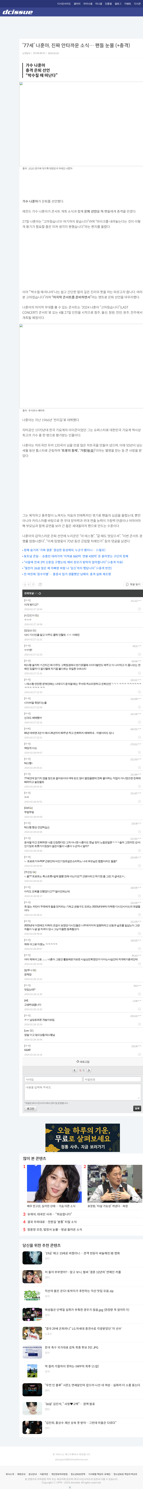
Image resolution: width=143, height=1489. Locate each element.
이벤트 (127, 3)
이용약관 (44, 1474)
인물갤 (108, 3)
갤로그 (118, 3)
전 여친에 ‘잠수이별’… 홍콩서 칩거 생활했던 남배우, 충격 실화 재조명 (67, 574)
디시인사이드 (64, 3)
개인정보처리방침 (59, 1474)
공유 (40, 584)
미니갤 (98, 3)
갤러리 (77, 3)
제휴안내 (21, 1474)
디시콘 (137, 3)
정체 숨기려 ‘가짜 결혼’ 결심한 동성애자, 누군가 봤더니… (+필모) (64, 550)
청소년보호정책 (78, 1474)
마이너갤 (87, 3)
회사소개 (10, 1474)
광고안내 (32, 1474)
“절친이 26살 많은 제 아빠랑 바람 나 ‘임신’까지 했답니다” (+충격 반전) (68, 568)
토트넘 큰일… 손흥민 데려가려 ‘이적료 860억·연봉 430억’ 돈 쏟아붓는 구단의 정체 (76, 556)
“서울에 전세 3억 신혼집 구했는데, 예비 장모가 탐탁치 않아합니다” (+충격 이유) (73, 562)
